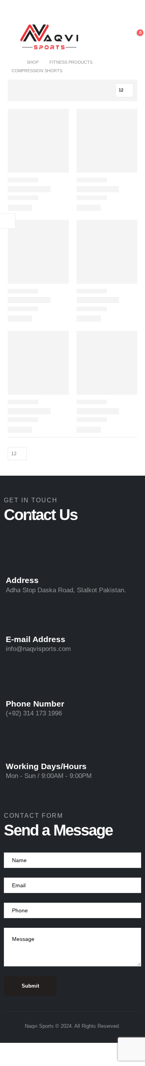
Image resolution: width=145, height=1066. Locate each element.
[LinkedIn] (92, 11)
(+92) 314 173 (27, 713)
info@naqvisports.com (38, 648)
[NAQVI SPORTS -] (49, 36)
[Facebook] (53, 11)
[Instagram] (79, 11)
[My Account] (116, 36)
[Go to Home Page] (14, 62)
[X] (66, 11)
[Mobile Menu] (12, 36)
